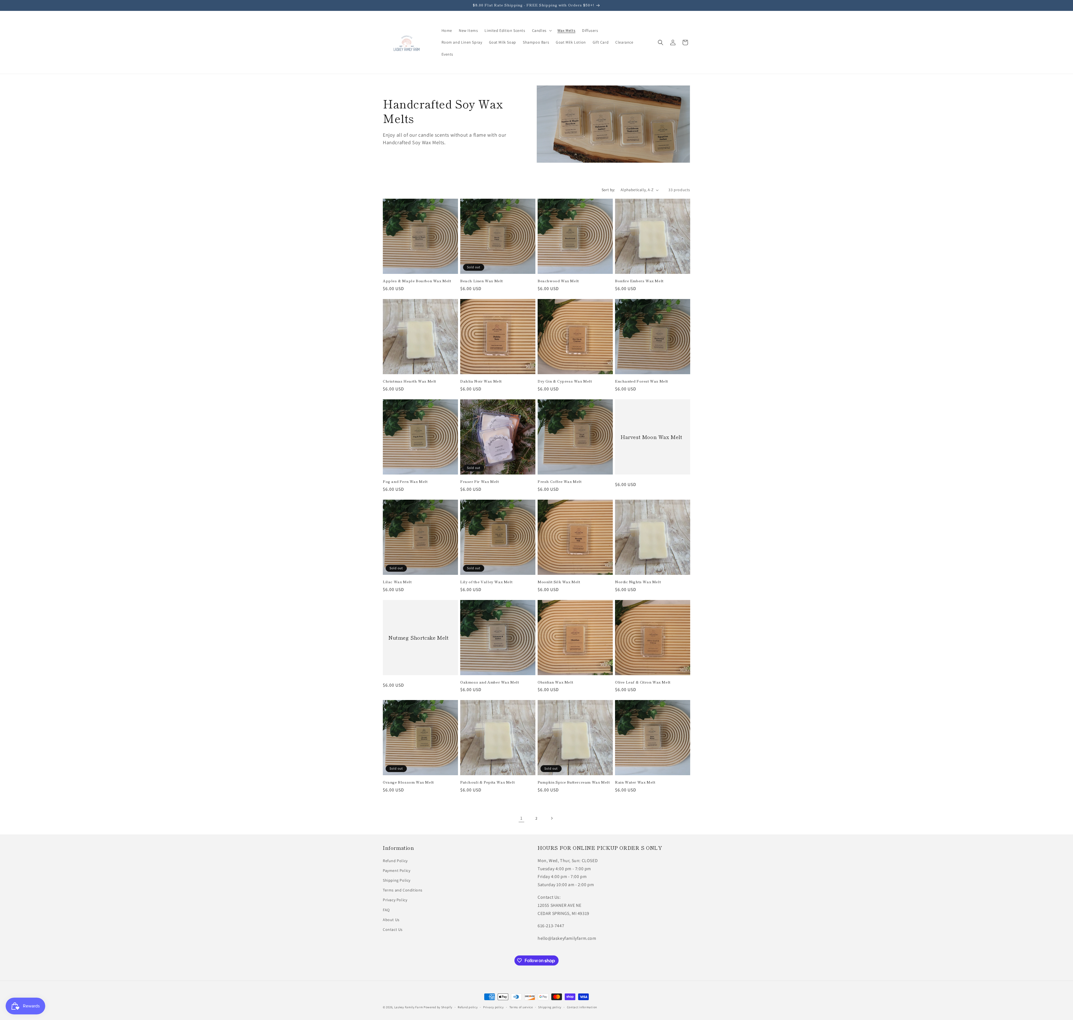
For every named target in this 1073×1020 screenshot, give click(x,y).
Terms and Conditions (402, 890)
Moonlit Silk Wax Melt (559, 582)
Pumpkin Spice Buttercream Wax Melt (574, 782)
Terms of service (521, 1007)
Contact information (582, 1007)
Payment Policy (396, 870)
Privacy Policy (395, 899)
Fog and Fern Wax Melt (405, 481)
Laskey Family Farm (408, 1007)
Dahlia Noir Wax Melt (481, 381)
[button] (541, 30)
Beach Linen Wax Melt (481, 281)
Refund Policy (395, 860)
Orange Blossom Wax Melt (408, 782)
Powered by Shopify (438, 1007)
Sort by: (608, 189)
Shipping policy (549, 1007)
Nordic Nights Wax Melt (638, 582)
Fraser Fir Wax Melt (479, 481)
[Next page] (551, 818)
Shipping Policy (396, 880)
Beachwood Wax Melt (558, 281)
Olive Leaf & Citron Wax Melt (643, 682)
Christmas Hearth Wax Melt (409, 381)
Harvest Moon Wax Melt (651, 437)
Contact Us (393, 929)
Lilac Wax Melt (397, 582)
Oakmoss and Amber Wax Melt (489, 682)
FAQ (386, 909)
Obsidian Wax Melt (555, 682)
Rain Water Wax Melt (635, 782)
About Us (391, 919)
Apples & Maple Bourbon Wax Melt (417, 281)
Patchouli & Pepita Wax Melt (487, 782)
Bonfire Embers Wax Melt (639, 281)
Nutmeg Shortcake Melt (418, 637)
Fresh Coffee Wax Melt (560, 481)
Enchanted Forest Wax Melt (641, 381)
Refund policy (468, 1007)
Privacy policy (493, 1007)
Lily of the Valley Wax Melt (486, 582)
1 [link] (521, 818)
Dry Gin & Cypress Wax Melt (565, 381)
